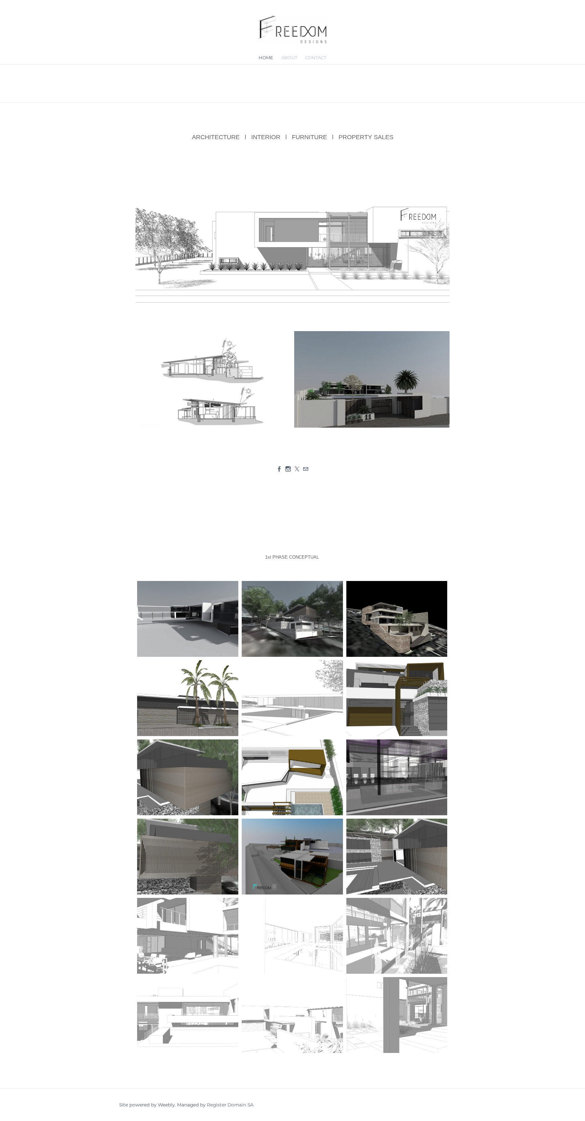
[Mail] (305, 469)
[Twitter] (297, 469)
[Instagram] (288, 469)
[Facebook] (279, 469)
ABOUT (289, 57)
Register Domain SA (230, 1104)
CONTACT (315, 57)
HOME (266, 57)
